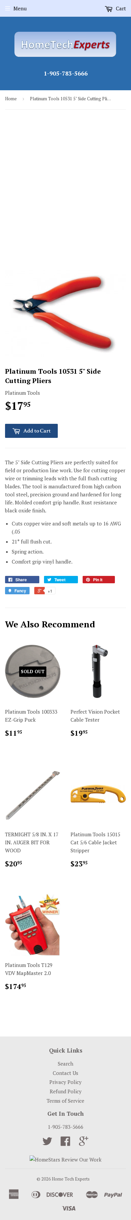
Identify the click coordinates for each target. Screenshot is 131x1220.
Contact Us (65, 1073)
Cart (120, 8)
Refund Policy (66, 1091)
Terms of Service (65, 1100)
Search (65, 1063)
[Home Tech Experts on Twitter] (47, 1143)
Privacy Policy (65, 1082)
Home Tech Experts (71, 1179)
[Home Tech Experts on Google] (84, 1143)
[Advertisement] (65, 185)
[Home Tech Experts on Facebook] (65, 1143)
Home (11, 99)
